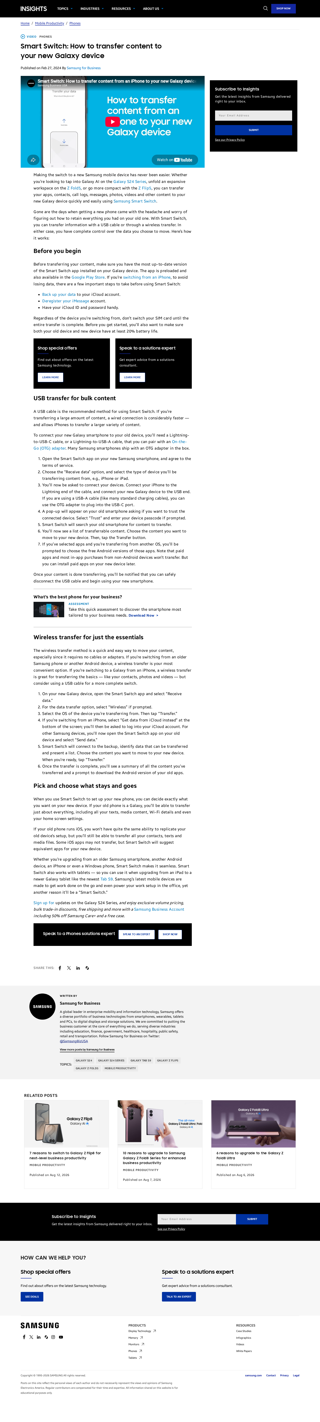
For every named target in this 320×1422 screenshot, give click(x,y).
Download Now (142, 615)
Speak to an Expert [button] (136, 934)
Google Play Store (88, 277)
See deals (32, 1296)
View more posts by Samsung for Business (87, 1049)
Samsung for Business (84, 68)
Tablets (132, 1357)
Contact (271, 1375)
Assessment (79, 604)
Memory (133, 1337)
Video (32, 36)
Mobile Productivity (49, 23)
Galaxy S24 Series (129, 181)
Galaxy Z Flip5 (168, 1060)
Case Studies (243, 1331)
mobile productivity (120, 1068)
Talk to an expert (179, 1296)
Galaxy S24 (84, 1060)
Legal (296, 1375)
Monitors (133, 1344)
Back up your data (59, 294)
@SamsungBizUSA (74, 1041)
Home (25, 23)
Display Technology (139, 1331)
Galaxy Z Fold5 (87, 1068)
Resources (121, 9)
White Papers (244, 1351)
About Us (151, 9)
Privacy (284, 1375)
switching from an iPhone (147, 277)
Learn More (50, 377)
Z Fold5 (74, 188)
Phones (75, 23)
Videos (240, 1344)
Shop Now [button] (170, 934)
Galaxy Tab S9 (141, 1060)
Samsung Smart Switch (135, 201)
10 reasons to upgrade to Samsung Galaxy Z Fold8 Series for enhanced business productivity (154, 1158)
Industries (90, 9)
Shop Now (283, 8)
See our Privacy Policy (230, 140)
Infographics (243, 1337)
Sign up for (44, 902)
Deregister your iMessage (65, 301)
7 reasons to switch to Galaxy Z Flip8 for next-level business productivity (65, 1156)
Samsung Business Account (159, 909)
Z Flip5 (145, 188)
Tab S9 (107, 879)
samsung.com (253, 1375)
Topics (62, 9)
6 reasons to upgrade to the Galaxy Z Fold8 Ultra (250, 1156)
